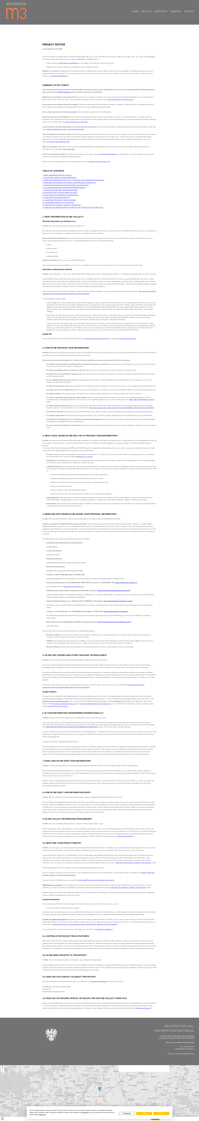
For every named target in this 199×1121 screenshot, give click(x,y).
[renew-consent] (2, 1118)
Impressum (170, 1053)
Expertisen (160, 11)
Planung (175, 11)
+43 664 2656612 (188, 1047)
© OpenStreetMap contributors (189, 1116)
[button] (99, 1089)
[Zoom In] (2, 1067)
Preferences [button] (42, 1114)
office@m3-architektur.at (186, 1049)
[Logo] (19, 10)
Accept (161, 1113)
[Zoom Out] (2, 1070)
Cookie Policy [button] (85, 1112)
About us (146, 11)
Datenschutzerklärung (181, 1053)
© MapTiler (178, 1116)
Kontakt (189, 11)
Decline (144, 1113)
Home (135, 11)
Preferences (127, 1113)
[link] (160, 11)
